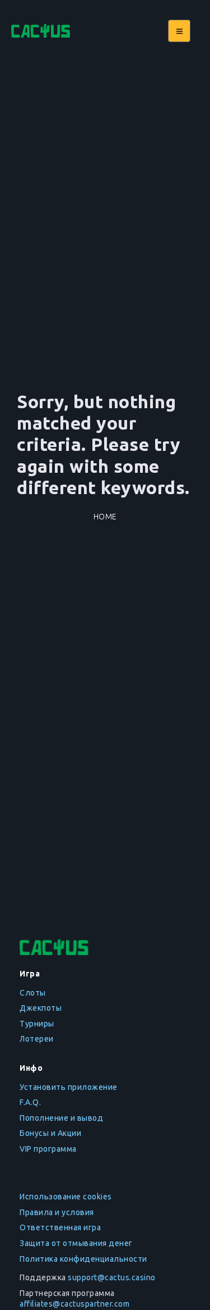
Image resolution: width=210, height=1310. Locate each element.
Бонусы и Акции (50, 1133)
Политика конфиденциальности (83, 1258)
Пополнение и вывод (61, 1117)
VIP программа (48, 1148)
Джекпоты (41, 1007)
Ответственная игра (60, 1227)
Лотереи (37, 1038)
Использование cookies (66, 1196)
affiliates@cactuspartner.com (74, 1303)
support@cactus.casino (112, 1277)
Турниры (37, 1023)
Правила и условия (57, 1212)
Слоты (33, 992)
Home (105, 516)
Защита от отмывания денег (76, 1243)
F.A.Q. (30, 1102)
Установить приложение (69, 1087)
